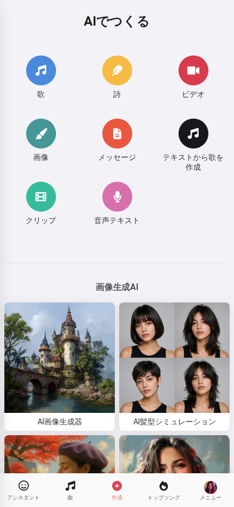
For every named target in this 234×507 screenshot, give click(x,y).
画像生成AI (117, 287)
